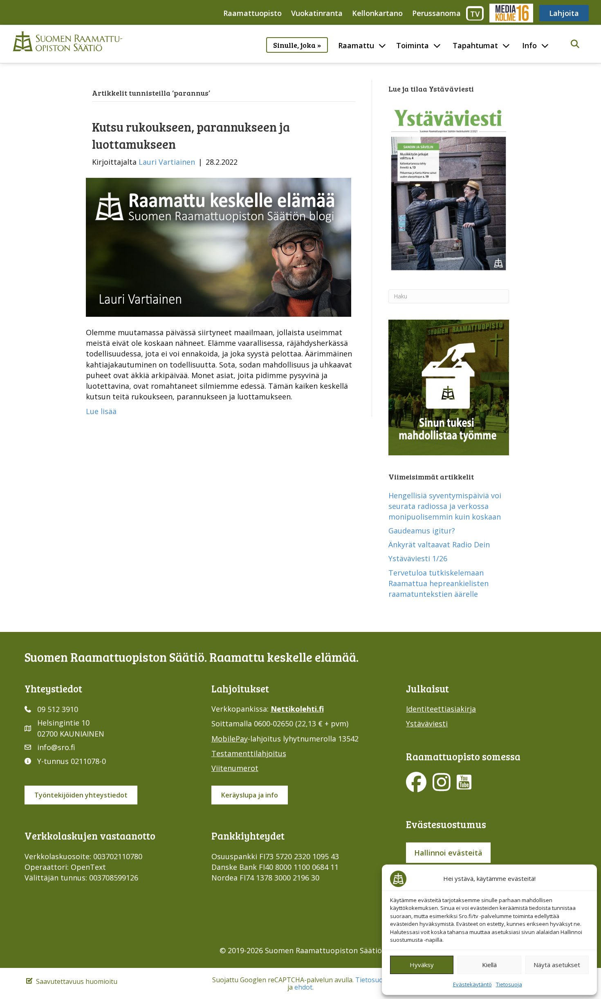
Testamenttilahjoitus (248, 753)
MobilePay (229, 739)
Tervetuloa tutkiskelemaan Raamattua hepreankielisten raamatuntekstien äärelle (438, 583)
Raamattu (356, 45)
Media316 (510, 13)
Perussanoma (436, 13)
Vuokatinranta (317, 13)
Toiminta (412, 45)
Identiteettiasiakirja (441, 709)
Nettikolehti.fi (297, 709)
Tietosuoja (509, 984)
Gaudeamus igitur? (421, 530)
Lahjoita (564, 13)
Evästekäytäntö (472, 984)
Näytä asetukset (557, 965)
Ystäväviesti (427, 723)
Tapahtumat (475, 45)
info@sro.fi (56, 747)
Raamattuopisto (252, 13)
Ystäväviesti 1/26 (417, 558)
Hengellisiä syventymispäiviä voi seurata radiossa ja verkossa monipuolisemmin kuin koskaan (444, 506)
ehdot (303, 987)
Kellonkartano (377, 13)
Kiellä (489, 965)
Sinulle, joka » (297, 45)
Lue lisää (101, 411)
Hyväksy (422, 965)
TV (475, 14)
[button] (575, 44)
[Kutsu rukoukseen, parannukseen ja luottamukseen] (218, 246)
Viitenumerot (234, 768)
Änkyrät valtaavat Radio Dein (439, 544)
